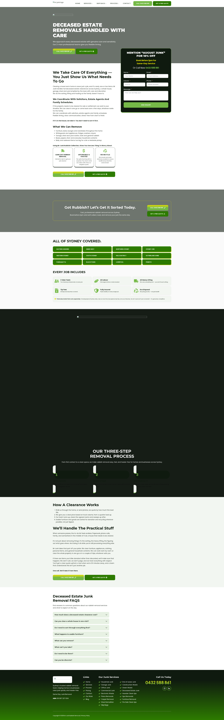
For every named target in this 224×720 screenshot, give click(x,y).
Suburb (126, 81)
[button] (97, 249)
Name (126, 72)
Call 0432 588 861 (142, 3)
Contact (127, 3)
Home (77, 3)
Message (127, 89)
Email (149, 72)
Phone (149, 81)
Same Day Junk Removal (62, 694)
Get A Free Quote (162, 3)
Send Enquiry (146, 105)
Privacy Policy (85, 715)
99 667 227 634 (61, 698)
